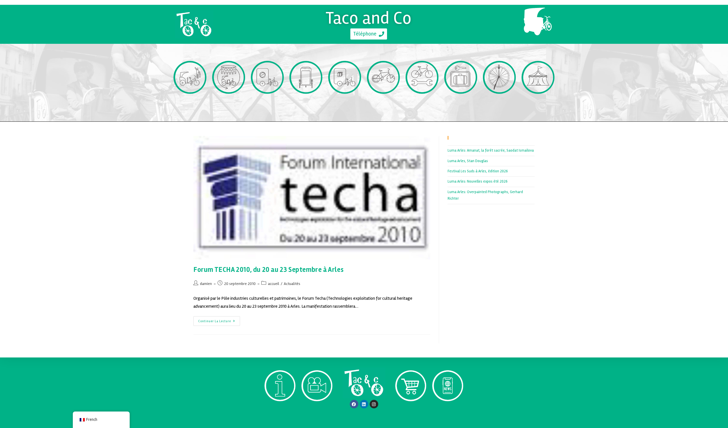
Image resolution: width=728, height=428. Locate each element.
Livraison (344, 104)
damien (206, 283)
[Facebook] (354, 404)
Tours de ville (229, 104)
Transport (190, 104)
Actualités (292, 283)
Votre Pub (306, 104)
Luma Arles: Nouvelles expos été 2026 (478, 181)
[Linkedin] (364, 404)
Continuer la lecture (219, 319)
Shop (411, 412)
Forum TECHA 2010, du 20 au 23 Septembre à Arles (268, 270)
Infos (280, 412)
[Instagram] (374, 404)
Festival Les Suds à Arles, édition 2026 (478, 171)
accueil (273, 283)
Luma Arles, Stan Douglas (468, 161)
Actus (448, 412)
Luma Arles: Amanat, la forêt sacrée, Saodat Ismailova (491, 150)
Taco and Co (369, 18)
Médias (317, 412)
